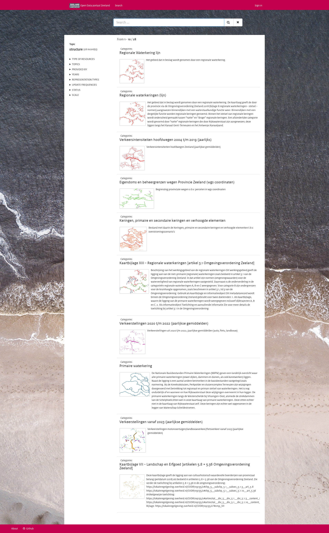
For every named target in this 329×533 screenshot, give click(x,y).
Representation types (85, 80)
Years (75, 74)
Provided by (79, 69)
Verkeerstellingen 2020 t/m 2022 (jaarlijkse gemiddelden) (163, 323)
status (76, 90)
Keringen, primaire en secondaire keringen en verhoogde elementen (172, 220)
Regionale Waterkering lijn (139, 53)
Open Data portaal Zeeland (95, 5)
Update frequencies (84, 85)
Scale (75, 95)
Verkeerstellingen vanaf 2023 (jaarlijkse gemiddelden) (161, 422)
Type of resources (83, 59)
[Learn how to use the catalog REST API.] (39, 528)
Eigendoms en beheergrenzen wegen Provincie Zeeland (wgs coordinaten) (176, 182)
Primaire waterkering (135, 366)
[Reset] (237, 22)
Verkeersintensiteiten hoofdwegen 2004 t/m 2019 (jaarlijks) (165, 140)
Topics (76, 64)
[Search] (229, 22)
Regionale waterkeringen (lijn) (142, 95)
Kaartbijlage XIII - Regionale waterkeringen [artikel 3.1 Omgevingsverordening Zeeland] (186, 263)
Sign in (258, 5)
